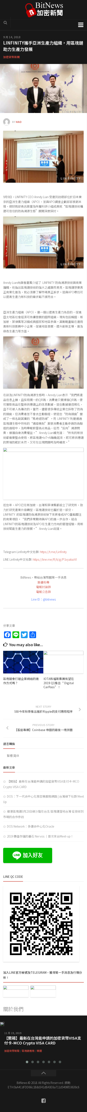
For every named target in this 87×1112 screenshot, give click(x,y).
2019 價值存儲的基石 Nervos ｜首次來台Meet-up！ (40, 836)
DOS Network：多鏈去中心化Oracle (30, 826)
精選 (39, 1050)
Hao (19, 122)
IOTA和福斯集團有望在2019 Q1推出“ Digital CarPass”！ (59, 683)
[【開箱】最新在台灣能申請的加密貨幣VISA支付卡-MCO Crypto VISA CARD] (2, 1024)
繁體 (10, 755)
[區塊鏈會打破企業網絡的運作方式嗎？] (23, 662)
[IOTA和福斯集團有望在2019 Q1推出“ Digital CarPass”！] (64, 662)
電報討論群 (43, 587)
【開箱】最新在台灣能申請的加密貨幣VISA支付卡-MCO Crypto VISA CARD (42, 1040)
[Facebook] (43, 1100)
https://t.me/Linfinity (53, 552)
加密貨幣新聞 (11, 57)
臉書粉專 (43, 582)
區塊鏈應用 (28, 1050)
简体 (16, 755)
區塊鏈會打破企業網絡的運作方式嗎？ (21, 681)
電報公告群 (43, 592)
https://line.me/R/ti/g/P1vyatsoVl (55, 559)
